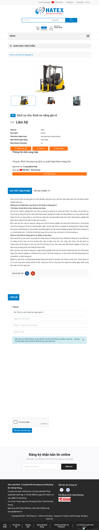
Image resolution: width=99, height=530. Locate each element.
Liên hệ (41, 148)
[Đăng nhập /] (58, 29)
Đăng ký (68, 467)
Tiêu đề (15, 307)
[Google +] (33, 273)
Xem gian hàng (49, 174)
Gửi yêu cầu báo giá (22, 430)
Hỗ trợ (87, 2)
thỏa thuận (44, 140)
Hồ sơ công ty (42, 191)
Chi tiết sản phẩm (20, 191)
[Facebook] (27, 273)
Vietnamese (59, 2)
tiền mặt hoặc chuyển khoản (50, 136)
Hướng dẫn (80, 2)
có (42, 143)
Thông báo (69, 2)
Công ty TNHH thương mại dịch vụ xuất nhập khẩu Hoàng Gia (41, 161)
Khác (42, 130)
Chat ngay (59, 148)
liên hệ (43, 133)
